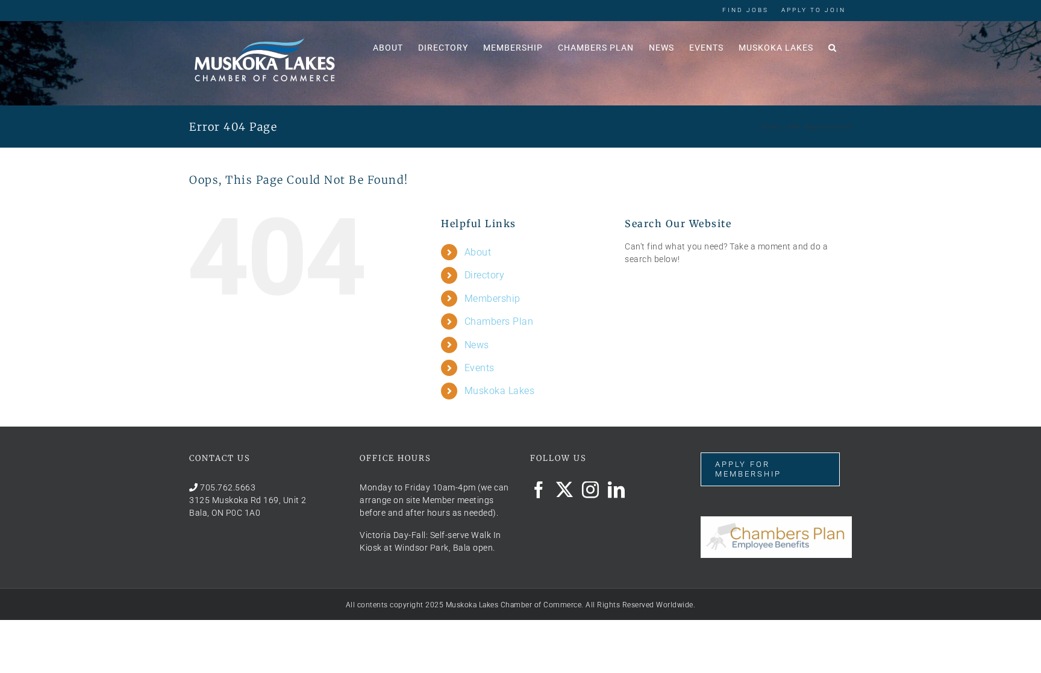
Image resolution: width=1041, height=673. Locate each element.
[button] (832, 46)
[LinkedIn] (616, 489)
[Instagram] (590, 489)
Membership (492, 298)
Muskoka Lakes (499, 390)
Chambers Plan (499, 321)
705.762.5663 (227, 487)
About (478, 252)
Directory (484, 275)
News (476, 345)
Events (479, 368)
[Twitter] (565, 489)
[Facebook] (539, 489)
